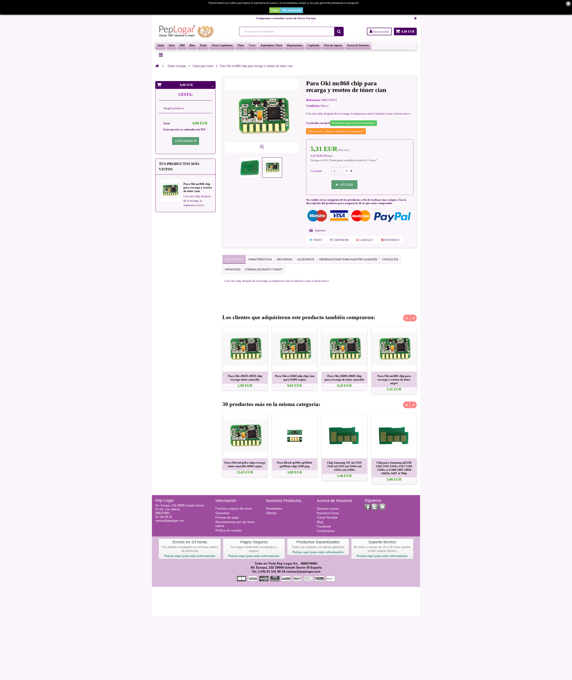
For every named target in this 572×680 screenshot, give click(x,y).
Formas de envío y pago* (264, 269)
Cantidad (316, 171)
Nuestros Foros (328, 513)
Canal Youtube (327, 517)
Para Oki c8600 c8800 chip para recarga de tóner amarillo (344, 377)
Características (260, 259)
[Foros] (382, 507)
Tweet (317, 240)
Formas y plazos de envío (233, 508)
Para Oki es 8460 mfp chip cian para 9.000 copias (294, 377)
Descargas (284, 259)
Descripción (234, 259)
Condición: (313, 105)
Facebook (324, 526)
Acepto (275, 10)
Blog (320, 522)
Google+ (367, 240)
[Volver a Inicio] (157, 66)
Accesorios (305, 259)
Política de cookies (228, 530)
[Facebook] (367, 507)
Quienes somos (328, 508)
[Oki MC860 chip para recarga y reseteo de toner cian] (250, 167)
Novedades (274, 508)
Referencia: (313, 100)
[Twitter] (375, 507)
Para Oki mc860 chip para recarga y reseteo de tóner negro (394, 379)
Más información (291, 10)
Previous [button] (406, 318)
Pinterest (392, 240)
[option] (245, 358)
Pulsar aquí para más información (189, 556)
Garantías (222, 513)
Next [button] (413, 318)
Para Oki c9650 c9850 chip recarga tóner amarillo (245, 377)
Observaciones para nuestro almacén (348, 259)
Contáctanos (326, 531)
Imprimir (320, 230)
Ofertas (271, 513)
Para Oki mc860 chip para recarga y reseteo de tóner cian (197, 187)
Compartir (340, 240)
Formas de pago (227, 517)
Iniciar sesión (380, 31)
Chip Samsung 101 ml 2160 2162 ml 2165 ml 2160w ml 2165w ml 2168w (344, 466)
